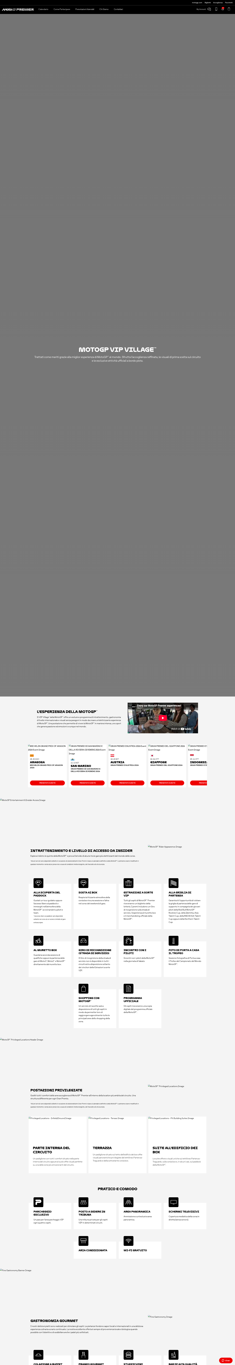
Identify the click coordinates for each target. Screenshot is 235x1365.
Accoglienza (218, 3)
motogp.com (197, 3)
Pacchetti (229, 3)
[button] (18, 10)
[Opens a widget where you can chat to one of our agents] (226, 1361)
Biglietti (208, 3)
